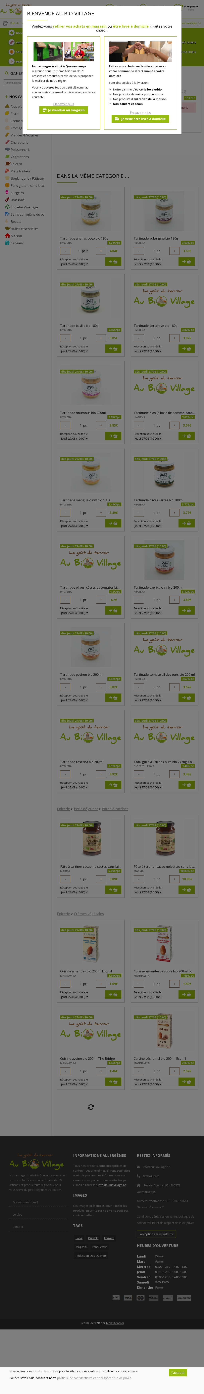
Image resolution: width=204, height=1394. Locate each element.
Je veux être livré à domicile (143, 119)
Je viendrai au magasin (66, 110)
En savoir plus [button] (63, 104)
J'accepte (177, 1372)
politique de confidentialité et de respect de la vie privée (94, 1378)
